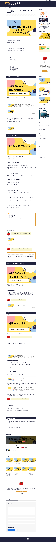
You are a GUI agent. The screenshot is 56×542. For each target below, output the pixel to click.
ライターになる (9, 434)
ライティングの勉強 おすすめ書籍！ (19, 355)
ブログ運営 (41, 135)
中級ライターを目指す (43, 138)
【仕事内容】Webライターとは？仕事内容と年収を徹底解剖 (22, 104)
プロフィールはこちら (21, 491)
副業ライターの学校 (43, 24)
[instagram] (47, 0)
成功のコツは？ (12, 66)
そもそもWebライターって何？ (14, 59)
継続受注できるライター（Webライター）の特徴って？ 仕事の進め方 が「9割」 (24, 388)
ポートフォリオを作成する (15, 68)
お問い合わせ (31, 539)
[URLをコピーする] (26, 447)
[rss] (48, 0)
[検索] (50, 0)
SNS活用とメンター (14, 69)
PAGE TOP (54, 525)
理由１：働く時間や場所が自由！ (16, 61)
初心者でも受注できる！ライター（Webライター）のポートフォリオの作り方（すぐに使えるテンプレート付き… (24, 378)
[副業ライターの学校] (12, 3)
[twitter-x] (46, 0)
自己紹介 (24, 539)
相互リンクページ (47, 128)
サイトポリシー (27, 539)
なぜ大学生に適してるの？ (13, 60)
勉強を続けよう (13, 67)
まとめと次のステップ (13, 70)
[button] (16, 447)
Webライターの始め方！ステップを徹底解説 (20, 305)
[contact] (49, 0)
